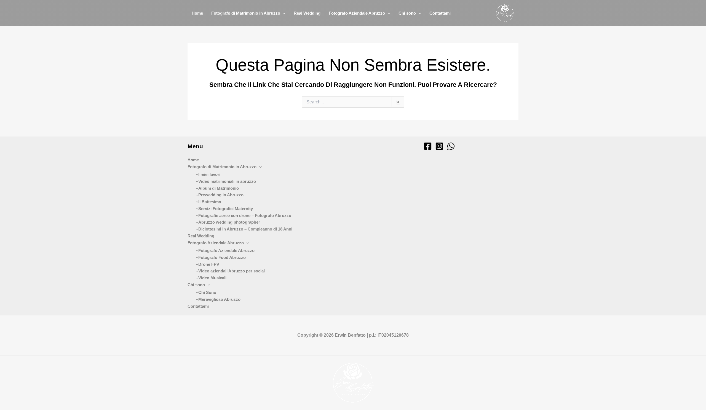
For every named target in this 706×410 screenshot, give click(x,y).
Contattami (440, 13)
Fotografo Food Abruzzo (222, 257)
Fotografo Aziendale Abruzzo (357, 13)
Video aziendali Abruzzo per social (231, 271)
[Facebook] (428, 146)
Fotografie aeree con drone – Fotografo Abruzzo (244, 215)
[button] (282, 13)
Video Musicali (212, 277)
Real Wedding (307, 13)
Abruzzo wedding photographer (229, 222)
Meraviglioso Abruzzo (219, 299)
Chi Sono (207, 292)
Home (197, 13)
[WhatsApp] (451, 146)
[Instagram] (439, 146)
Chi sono (407, 13)
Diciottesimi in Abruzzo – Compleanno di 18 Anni (245, 229)
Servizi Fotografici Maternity (225, 208)
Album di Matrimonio (218, 188)
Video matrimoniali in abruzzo (227, 181)
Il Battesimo (209, 201)
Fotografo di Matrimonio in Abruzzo (245, 13)
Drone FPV (208, 264)
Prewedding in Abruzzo (221, 194)
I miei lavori (209, 174)
